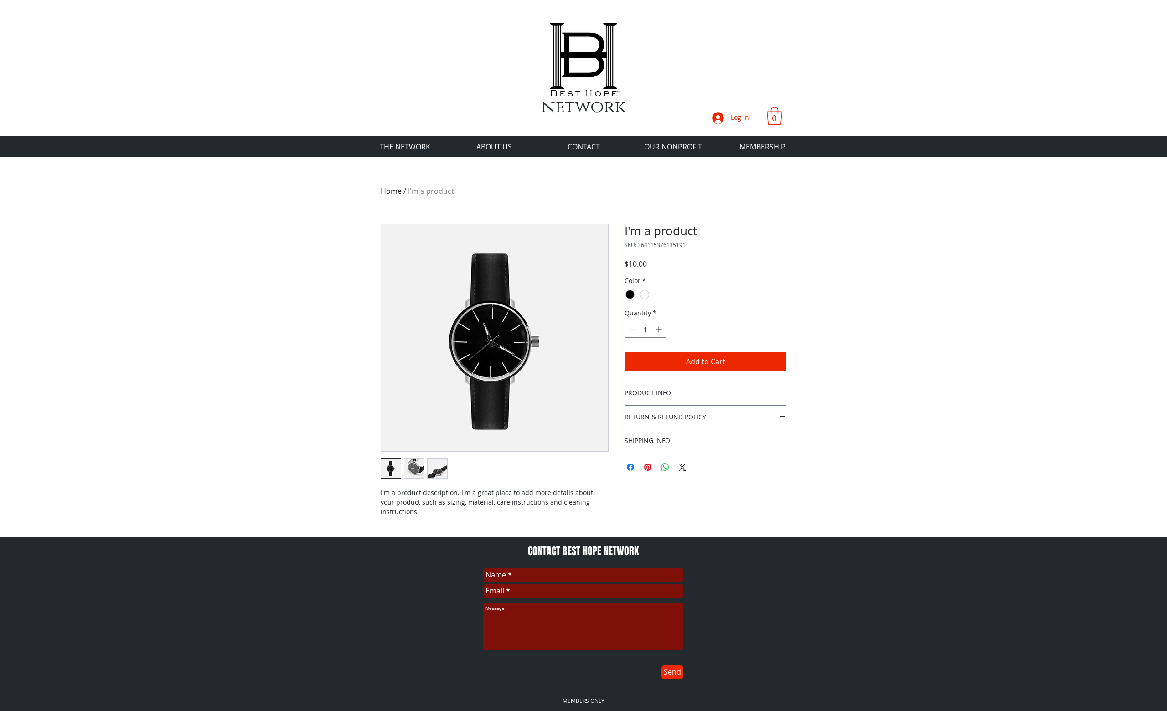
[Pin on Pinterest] (647, 467)
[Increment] (659, 329)
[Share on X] (682, 467)
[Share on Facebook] (630, 467)
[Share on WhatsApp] (665, 467)
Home (391, 191)
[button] (774, 116)
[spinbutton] (645, 329)
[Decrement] (631, 329)
